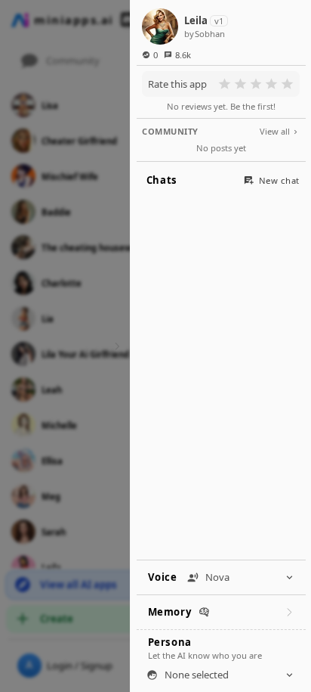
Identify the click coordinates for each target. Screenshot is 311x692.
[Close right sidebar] (115, 346)
